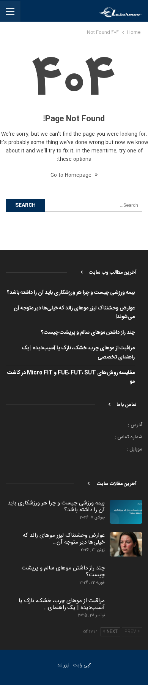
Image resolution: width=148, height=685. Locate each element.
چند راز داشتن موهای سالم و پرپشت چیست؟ (88, 332)
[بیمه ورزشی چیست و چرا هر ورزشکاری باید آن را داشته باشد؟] (126, 512)
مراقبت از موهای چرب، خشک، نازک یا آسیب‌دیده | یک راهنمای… (62, 604)
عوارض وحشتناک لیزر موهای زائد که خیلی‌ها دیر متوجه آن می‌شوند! (74, 313)
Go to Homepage (71, 175)
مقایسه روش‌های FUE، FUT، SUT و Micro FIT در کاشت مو (71, 377)
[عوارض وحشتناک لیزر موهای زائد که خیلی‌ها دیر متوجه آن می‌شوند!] (126, 544)
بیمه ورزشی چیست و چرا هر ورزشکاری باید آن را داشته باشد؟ (71, 292)
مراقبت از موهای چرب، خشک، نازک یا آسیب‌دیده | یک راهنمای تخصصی (78, 353)
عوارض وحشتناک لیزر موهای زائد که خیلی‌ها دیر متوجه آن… (64, 539)
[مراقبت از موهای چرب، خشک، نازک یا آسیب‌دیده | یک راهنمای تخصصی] (126, 610)
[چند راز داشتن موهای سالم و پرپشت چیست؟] (126, 577)
